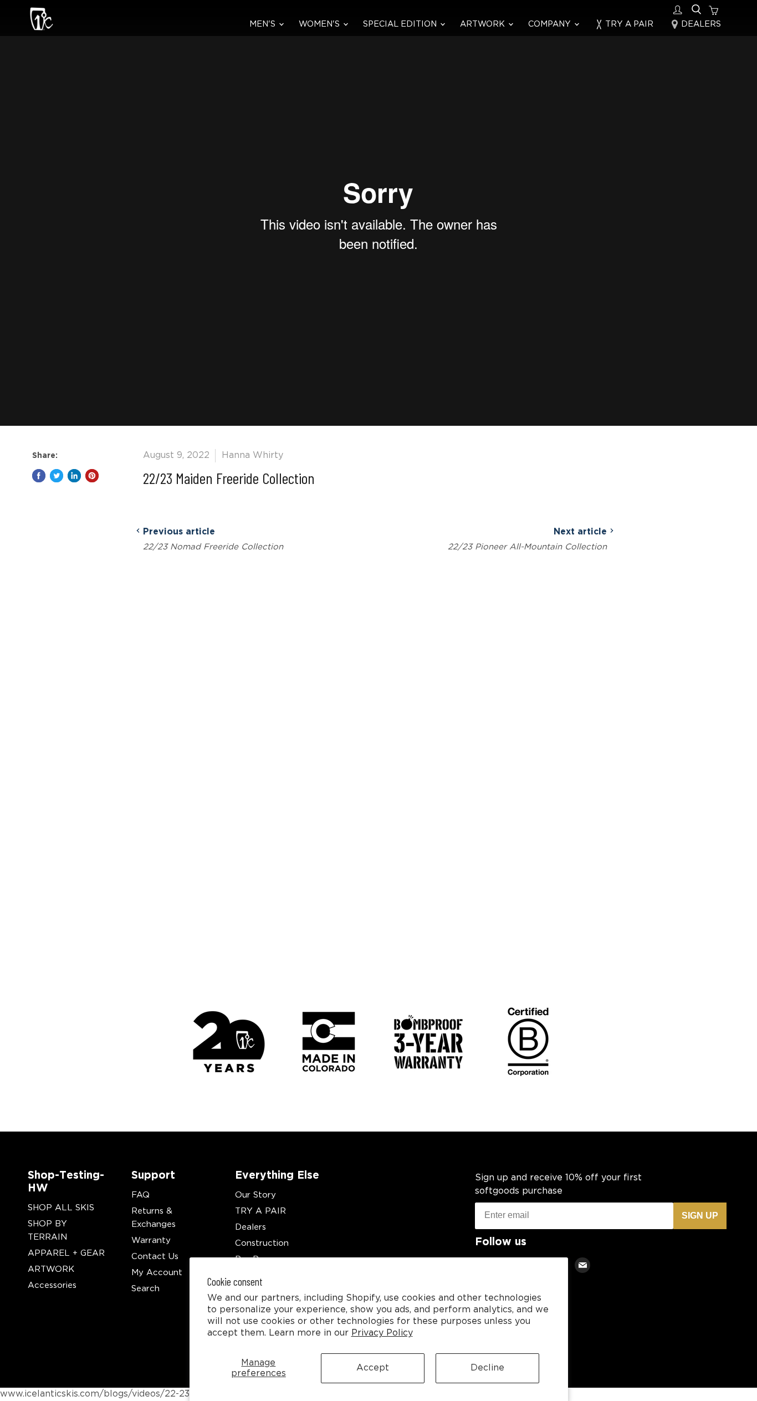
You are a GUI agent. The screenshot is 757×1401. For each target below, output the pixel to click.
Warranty (151, 1240)
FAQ (140, 1195)
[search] (696, 9)
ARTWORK (483, 24)
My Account (156, 1272)
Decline (487, 1368)
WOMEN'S (320, 24)
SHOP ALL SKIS (61, 1207)
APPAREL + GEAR (66, 1253)
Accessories (52, 1285)
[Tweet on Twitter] (56, 475)
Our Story (255, 1195)
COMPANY (550, 24)
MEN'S (263, 24)
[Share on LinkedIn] (74, 475)
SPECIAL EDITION (401, 24)
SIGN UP (700, 1215)
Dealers (250, 1227)
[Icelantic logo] (41, 20)
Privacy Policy (382, 1333)
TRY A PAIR (628, 24)
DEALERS (700, 24)
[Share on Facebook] (38, 475)
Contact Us (154, 1256)
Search (145, 1288)
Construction (262, 1243)
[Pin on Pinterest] (92, 475)
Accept (372, 1368)
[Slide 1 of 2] (378, 213)
